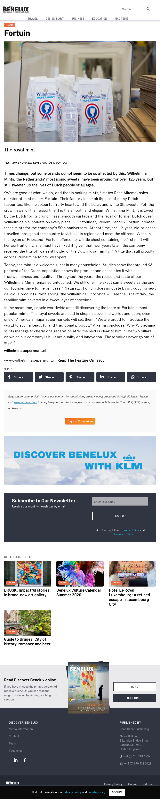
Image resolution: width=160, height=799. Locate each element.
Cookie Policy (123, 534)
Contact (14, 736)
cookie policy (96, 792)
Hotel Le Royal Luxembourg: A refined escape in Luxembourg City (129, 597)
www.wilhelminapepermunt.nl (30, 360)
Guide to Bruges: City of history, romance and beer (27, 641)
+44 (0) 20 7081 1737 (136, 756)
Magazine (121, 18)
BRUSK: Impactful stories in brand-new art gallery (26, 592)
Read (135, 686)
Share (18, 377)
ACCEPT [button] (117, 792)
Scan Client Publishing (134, 729)
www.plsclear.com (25, 402)
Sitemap (148, 784)
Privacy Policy (129, 530)
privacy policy (72, 792)
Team (12, 743)
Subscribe (134, 698)
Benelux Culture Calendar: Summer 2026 (79, 592)
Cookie (133, 784)
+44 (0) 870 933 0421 (137, 763)
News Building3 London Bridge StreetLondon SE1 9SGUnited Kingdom (134, 743)
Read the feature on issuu (81, 360)
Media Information (21, 729)
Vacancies (15, 750)
